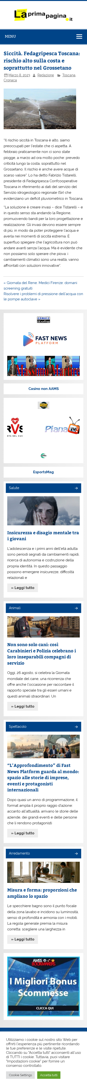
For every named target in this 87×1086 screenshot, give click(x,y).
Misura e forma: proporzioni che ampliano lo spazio (42, 893)
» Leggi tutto (22, 588)
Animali (15, 608)
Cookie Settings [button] (20, 1075)
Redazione (45, 75)
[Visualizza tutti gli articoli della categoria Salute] (76, 488)
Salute (14, 488)
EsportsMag (43, 472)
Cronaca (10, 80)
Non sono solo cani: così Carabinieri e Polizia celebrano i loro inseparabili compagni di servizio (41, 653)
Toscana (68, 75)
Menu (10, 36)
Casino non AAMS (44, 389)
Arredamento (19, 853)
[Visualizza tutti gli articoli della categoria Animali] (76, 609)
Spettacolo (17, 726)
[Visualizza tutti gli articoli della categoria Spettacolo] (76, 727)
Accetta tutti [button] (49, 1075)
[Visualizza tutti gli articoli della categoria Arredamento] (76, 854)
